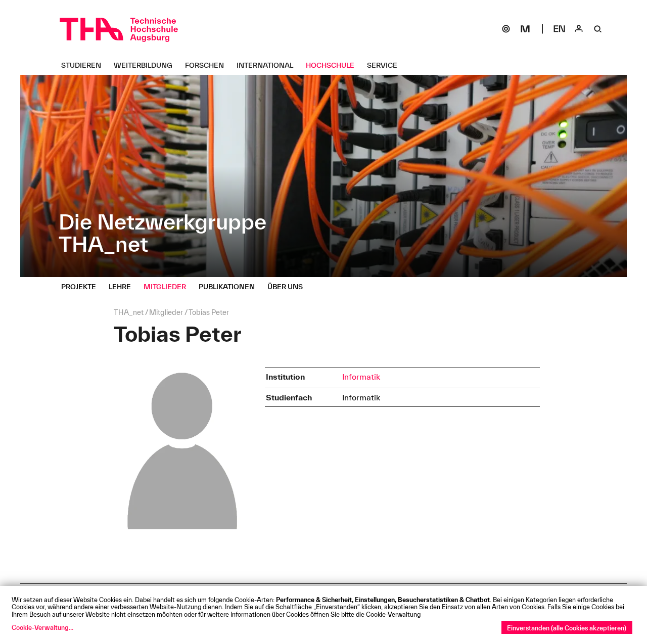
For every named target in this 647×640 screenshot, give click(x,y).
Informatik (361, 376)
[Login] (578, 28)
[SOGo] (506, 28)
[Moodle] (525, 28)
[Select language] (559, 28)
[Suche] (598, 28)
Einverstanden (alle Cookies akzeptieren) (566, 627)
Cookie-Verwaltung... (42, 627)
